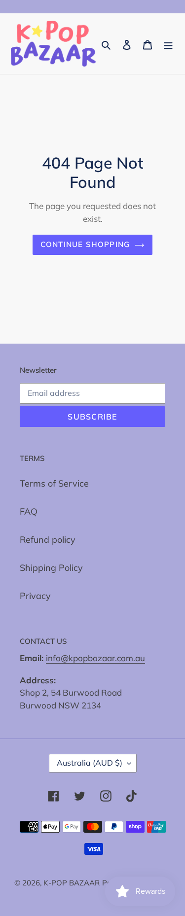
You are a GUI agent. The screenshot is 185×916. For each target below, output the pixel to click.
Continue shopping (85, 244)
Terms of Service (54, 483)
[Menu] (168, 43)
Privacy (35, 595)
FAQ (28, 511)
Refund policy (47, 539)
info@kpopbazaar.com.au (95, 658)
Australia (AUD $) (89, 763)
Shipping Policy (51, 567)
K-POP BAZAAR (71, 882)
